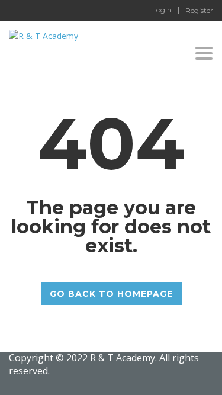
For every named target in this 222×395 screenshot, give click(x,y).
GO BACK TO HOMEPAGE (111, 293)
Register (199, 10)
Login (162, 10)
